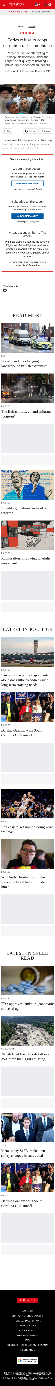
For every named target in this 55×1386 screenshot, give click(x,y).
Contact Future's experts (27, 1316)
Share (9, 131)
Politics (32, 26)
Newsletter (47, 131)
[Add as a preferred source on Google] (27, 1360)
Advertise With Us (27, 1335)
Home (21, 26)
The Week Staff (16, 71)
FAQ (27, 1340)
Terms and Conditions (27, 1321)
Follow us (32, 131)
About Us (27, 1311)
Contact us (34, 265)
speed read (27, 33)
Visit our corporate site (38, 1374)
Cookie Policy (27, 1330)
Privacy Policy (27, 1325)
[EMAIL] (5, 290)
